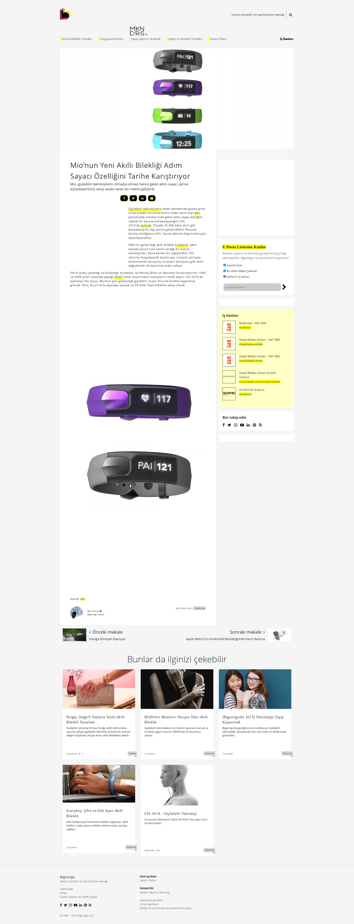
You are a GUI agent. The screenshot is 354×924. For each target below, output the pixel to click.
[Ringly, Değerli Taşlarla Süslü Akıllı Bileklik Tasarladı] (99, 689)
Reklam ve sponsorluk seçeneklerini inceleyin (166, 908)
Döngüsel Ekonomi (111, 39)
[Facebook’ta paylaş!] (124, 198)
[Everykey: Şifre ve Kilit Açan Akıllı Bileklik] (99, 783)
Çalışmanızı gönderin (151, 900)
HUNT (118, 277)
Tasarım (154, 892)
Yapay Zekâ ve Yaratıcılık (145, 39)
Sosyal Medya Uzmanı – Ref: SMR (259, 339)
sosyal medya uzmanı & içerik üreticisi (259, 381)
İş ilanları (230, 315)
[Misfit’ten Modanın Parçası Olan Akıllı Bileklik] (177, 689)
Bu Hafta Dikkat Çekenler (242, 271)
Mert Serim (93, 611)
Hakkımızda (66, 889)
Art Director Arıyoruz (252, 389)
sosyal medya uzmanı (251, 344)
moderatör (245, 327)
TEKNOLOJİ (199, 608)
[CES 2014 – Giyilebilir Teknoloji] (177, 785)
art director (245, 394)
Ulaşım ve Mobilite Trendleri (185, 39)
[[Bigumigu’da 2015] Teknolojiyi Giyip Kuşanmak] (255, 689)
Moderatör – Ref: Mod (252, 323)
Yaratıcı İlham (218, 39)
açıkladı (146, 225)
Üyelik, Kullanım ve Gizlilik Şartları (78, 897)
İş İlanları (286, 39)
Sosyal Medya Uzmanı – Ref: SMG (259, 356)
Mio (197, 213)
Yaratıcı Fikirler (148, 880)
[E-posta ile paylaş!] (151, 198)
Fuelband (181, 245)
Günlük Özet (234, 265)
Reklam (144, 892)
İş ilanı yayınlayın (149, 904)
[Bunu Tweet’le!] (133, 198)
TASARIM (132, 753)
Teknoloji (165, 892)
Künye (63, 893)
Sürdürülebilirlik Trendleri (76, 39)
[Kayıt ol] (284, 286)
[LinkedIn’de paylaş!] (142, 198)
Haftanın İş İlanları (238, 276)
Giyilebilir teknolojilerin (145, 209)
